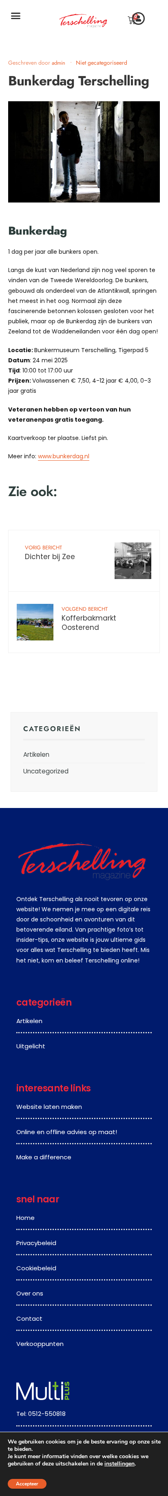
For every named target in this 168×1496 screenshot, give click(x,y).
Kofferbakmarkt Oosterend (89, 619)
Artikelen (36, 754)
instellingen (119, 1464)
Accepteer (27, 1484)
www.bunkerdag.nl (63, 456)
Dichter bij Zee (50, 553)
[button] (16, 16)
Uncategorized (46, 771)
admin (59, 63)
